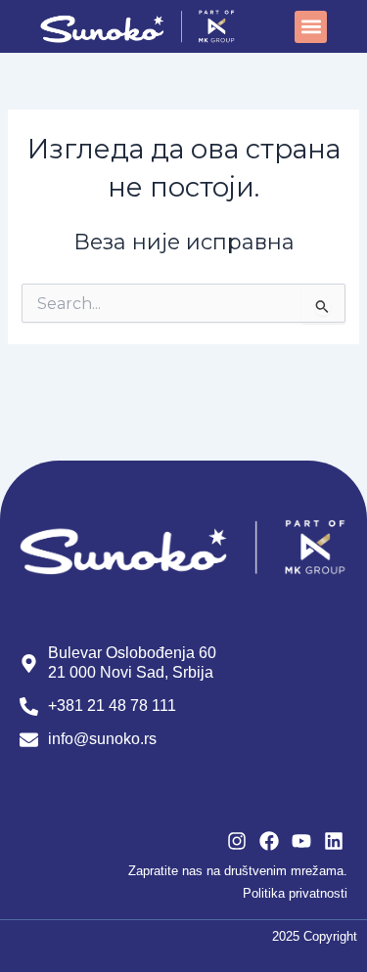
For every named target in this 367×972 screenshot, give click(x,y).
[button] (311, 27)
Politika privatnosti (295, 893)
